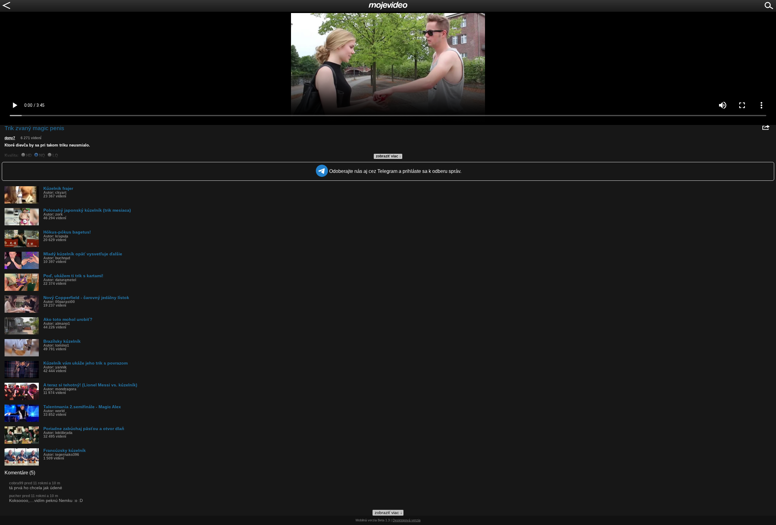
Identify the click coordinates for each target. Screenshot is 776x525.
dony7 (10, 138)
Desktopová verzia (406, 520)
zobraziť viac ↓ (388, 156)
